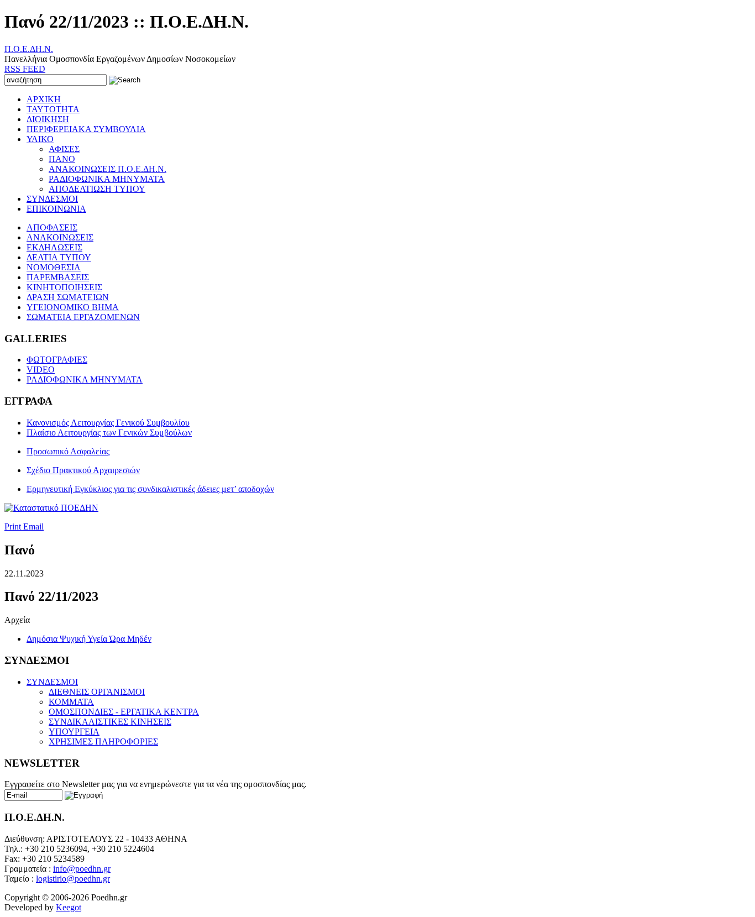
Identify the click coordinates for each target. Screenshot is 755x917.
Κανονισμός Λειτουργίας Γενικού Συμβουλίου (108, 422)
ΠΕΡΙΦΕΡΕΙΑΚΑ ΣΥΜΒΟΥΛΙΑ (86, 129)
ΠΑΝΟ (62, 159)
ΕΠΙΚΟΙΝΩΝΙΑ (56, 208)
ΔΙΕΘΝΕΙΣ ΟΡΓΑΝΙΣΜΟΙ (97, 691)
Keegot (68, 907)
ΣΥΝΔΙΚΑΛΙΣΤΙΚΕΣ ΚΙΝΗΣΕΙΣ (110, 721)
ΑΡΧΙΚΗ (44, 99)
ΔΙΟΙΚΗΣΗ (48, 119)
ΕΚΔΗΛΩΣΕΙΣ (54, 247)
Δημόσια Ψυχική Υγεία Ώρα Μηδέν (89, 638)
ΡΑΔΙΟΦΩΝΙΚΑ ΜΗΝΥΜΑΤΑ (107, 179)
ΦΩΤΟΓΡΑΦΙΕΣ (57, 359)
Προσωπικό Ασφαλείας (68, 451)
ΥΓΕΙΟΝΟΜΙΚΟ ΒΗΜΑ (73, 307)
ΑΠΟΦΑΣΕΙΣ (52, 227)
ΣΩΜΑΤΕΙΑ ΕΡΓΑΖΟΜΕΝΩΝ (83, 317)
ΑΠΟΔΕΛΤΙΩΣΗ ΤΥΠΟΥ (97, 188)
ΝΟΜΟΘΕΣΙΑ (54, 267)
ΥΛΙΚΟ (40, 139)
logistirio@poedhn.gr (73, 878)
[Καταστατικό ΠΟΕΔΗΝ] (51, 507)
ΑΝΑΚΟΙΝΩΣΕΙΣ (60, 237)
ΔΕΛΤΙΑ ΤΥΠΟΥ (59, 257)
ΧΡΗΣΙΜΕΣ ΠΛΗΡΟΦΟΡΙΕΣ (103, 741)
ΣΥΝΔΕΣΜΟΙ (52, 198)
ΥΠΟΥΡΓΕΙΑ (74, 731)
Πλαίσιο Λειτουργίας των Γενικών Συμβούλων (109, 432)
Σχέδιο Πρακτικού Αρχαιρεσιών (83, 470)
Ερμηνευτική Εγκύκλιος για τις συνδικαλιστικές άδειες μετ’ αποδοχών (150, 489)
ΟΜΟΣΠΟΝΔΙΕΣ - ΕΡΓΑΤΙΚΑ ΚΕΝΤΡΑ (124, 711)
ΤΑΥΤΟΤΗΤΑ (53, 109)
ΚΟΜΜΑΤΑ (71, 701)
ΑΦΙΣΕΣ (64, 149)
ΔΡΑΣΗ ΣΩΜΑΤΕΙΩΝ (68, 297)
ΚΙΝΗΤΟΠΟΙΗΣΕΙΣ (64, 287)
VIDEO (41, 369)
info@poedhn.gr (82, 868)
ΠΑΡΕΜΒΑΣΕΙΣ (58, 277)
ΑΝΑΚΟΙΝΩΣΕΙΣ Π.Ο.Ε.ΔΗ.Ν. (107, 169)
